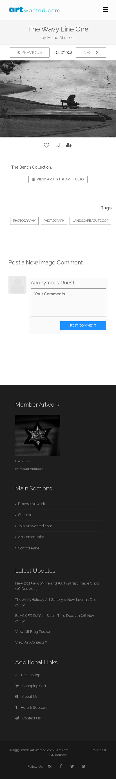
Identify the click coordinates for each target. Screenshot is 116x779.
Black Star (22, 461)
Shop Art (25, 515)
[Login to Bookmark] (57, 145)
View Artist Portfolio (59, 179)
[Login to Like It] (46, 145)
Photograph (54, 221)
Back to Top (30, 675)
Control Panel (29, 548)
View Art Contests (30, 642)
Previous (31, 52)
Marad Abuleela (61, 37)
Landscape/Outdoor (90, 221)
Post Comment (83, 325)
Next (89, 52)
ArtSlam (62, 750)
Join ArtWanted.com (35, 526)
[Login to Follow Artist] (69, 145)
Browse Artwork (31, 504)
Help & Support (33, 707)
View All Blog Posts (31, 631)
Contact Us (31, 718)
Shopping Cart (33, 686)
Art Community (31, 537)
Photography (24, 221)
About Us (29, 696)
